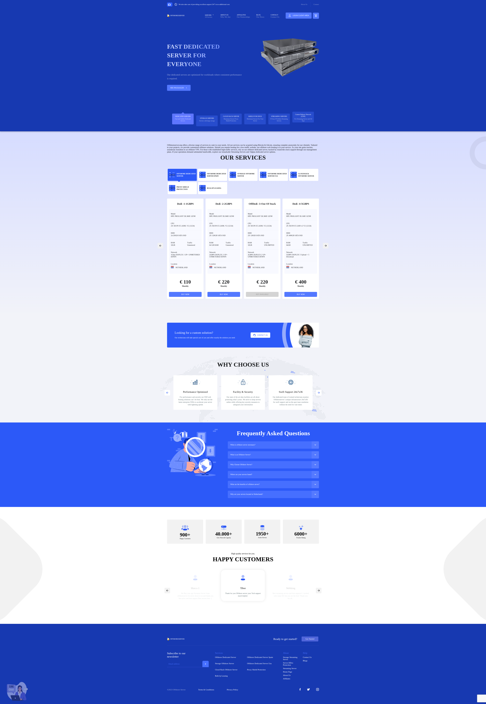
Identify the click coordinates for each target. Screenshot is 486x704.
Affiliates (286, 679)
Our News (260, 17)
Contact (316, 4)
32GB (173, 245)
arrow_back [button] (160, 245)
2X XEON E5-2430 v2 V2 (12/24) (298, 226)
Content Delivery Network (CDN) (303, 115)
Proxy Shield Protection (256, 670)
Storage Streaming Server (290, 658)
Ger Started (310, 639)
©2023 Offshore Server (176, 690)
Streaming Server (290, 668)
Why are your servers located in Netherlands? (246, 494)
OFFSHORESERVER (177, 15)
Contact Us (275, 17)
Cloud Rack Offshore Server (226, 670)
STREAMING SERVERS (279, 116)
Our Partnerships (243, 17)
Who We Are (225, 17)
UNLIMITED (269, 245)
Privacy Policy (232, 690)
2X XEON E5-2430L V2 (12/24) (183, 226)
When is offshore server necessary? (242, 445)
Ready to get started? (285, 639)
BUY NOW (185, 294)
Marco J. (195, 588)
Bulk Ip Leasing (221, 676)
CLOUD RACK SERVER (231, 116)
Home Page (287, 672)
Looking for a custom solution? (194, 332)
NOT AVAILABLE (262, 294)
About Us (304, 4)
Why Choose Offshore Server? (241, 465)
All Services (208, 17)
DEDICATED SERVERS (183, 116)
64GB (288, 245)
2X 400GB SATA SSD (294, 235)
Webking (290, 588)
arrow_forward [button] (325, 245)
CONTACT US (262, 335)
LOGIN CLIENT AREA (301, 15)
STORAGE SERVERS (207, 118)
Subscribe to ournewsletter (176, 655)
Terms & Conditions (206, 690)
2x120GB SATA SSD (178, 235)
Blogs (305, 661)
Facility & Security (243, 391)
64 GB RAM (213, 245)
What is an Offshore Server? (240, 455)
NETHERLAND (181, 267)
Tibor (243, 588)
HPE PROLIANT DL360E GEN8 (183, 216)
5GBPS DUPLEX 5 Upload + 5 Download (297, 256)
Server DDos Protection (288, 664)
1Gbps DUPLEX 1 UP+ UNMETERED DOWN (185, 256)
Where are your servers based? (241, 474)
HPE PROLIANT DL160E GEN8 (298, 216)
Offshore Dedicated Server (225, 657)
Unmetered (191, 245)
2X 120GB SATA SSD (217, 235)
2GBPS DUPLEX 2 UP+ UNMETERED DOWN (218, 256)
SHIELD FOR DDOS (255, 116)
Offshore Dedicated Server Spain (260, 657)
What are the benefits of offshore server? (245, 484)
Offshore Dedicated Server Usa (259, 663)
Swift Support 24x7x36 (291, 391)
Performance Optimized (195, 391)
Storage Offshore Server (224, 663)
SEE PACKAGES (178, 88)
